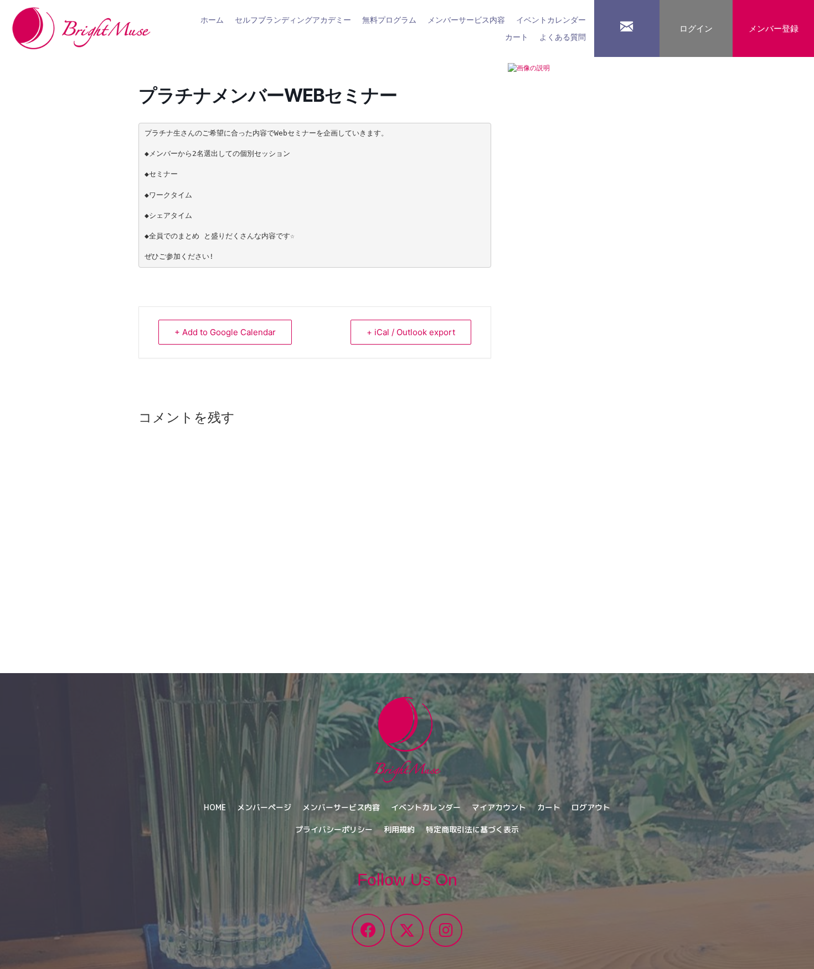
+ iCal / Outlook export (411, 332)
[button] (368, 930)
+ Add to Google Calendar (225, 332)
